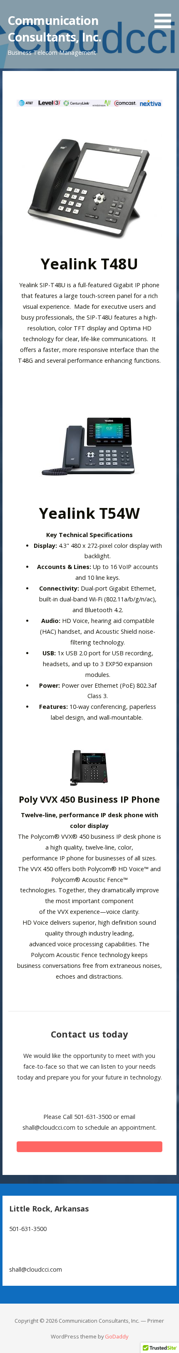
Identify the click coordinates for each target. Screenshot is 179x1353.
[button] (165, 15)
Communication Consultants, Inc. (54, 28)
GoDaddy (116, 1336)
